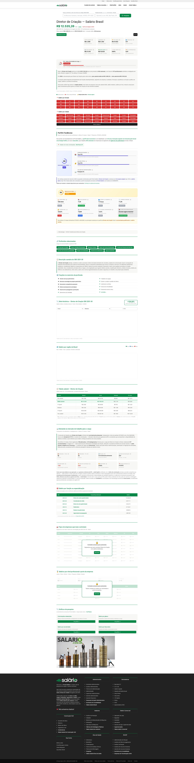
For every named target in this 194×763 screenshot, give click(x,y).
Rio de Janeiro (88, 121)
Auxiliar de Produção (91, 715)
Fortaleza (61, 118)
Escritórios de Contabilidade (121, 751)
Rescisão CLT (117, 684)
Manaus (106, 118)
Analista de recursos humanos (122, 746)
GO (133, 101)
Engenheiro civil (62, 727)
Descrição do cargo (61, 34)
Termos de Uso (111, 761)
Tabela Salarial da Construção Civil (67, 732)
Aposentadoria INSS (119, 705)
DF (114, 101)
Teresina (124, 121)
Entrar (103, 1)
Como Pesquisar (126, 1)
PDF (136, 34)
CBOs (119, 5)
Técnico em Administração (93, 689)
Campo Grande (106, 115)
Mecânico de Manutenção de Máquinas (96, 720)
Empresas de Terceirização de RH (123, 753)
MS (78, 104)
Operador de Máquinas (92, 724)
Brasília (97, 115)
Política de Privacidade (121, 761)
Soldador (88, 718)
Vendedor (116, 720)
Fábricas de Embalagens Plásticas (95, 727)
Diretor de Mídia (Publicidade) (78, 247)
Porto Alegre (133, 118)
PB (105, 104)
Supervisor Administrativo (92, 693)
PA (96, 104)
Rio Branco (79, 121)
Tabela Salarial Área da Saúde (93, 753)
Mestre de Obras (62, 725)
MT (69, 104)
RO (88, 107)
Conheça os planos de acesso (92, 183)
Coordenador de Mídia (63, 247)
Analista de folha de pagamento (122, 742)
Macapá (88, 118)
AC (60, 101)
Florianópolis (133, 115)
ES (124, 101)
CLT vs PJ (116, 686)
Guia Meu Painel (134, 1)
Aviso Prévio (117, 693)
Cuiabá (115, 115)
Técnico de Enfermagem (92, 749)
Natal (115, 118)
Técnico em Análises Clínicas (93, 746)
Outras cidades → (97, 124)
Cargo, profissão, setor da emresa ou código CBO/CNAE (76, 12)
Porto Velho (60, 121)
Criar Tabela (132, 5)
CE (105, 101)
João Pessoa (79, 118)
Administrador (90, 691)
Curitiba (124, 115)
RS (78, 107)
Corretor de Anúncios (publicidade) (66, 250)
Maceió (97, 118)
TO (133, 107)
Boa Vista (88, 115)
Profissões (113, 5)
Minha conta (109, 1)
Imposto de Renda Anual (120, 691)
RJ (60, 107)
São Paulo (115, 121)
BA (96, 101)
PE (124, 104)
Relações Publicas (92, 247)
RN (69, 107)
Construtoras (61, 730)
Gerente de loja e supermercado (122, 724)
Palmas (124, 118)
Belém (79, 115)
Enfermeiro (89, 740)
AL (69, 101)
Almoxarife (89, 722)
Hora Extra (117, 695)
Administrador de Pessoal (120, 740)
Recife (70, 121)
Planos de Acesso (89, 5)
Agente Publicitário (110, 250)
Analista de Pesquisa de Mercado (125, 247)
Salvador (97, 121)
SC (105, 107)
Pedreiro (60, 723)
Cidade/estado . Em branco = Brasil (105, 12)
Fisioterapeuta (90, 744)
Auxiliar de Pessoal (119, 744)
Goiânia (70, 118)
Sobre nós (130, 761)
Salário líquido (103, 49)
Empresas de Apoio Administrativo (95, 700)
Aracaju (61, 115)
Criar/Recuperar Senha (117, 1)
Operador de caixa (119, 715)
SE (124, 107)
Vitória (133, 121)
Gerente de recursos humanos (122, 749)
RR (96, 107)
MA (61, 104)
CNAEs (125, 5)
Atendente (117, 722)
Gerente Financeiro (91, 698)
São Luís (106, 121)
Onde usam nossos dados (100, 761)
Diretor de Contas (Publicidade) (106, 247)
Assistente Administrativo (92, 684)
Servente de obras (62, 720)
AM (88, 101)
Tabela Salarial (101, 5)
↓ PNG (124, 308)
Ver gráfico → (77, 621)
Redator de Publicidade (82, 250)
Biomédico (89, 742)
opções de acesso (123, 215)
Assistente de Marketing (97, 250)
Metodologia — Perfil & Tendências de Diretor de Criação (72, 232)
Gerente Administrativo (92, 695)
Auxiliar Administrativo (92, 686)
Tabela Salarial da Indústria (93, 729)
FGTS (115, 702)
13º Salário (117, 698)
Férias (115, 700)
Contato (135, 761)
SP (114, 107)
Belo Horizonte (70, 115)
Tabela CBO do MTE (80, 516)
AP (78, 101)
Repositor (116, 718)
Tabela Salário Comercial (120, 729)
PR (114, 104)
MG (88, 104)
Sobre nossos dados (88, 761)
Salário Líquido (118, 689)
